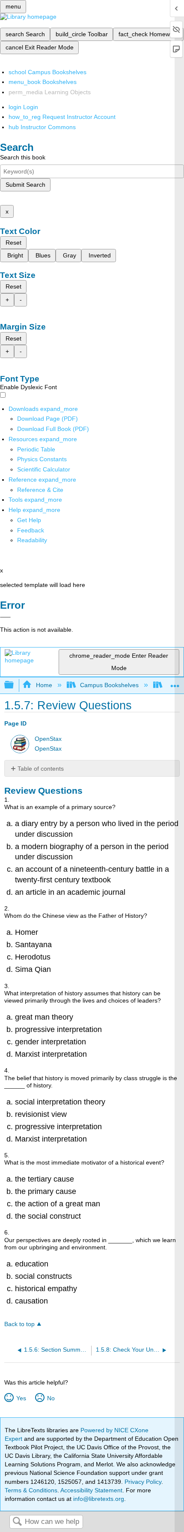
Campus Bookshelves (109, 685)
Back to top (19, 1324)
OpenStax (48, 739)
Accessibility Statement (91, 1490)
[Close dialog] (5, 617)
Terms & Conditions (31, 1490)
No (50, 1398)
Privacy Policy (143, 1481)
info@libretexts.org (97, 1498)
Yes (21, 1398)
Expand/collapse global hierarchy (14, 685)
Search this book (22, 157)
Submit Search (25, 184)
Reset (13, 242)
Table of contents (41, 768)
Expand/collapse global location (175, 682)
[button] (30, 530)
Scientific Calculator (43, 469)
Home (43, 685)
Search (17, 1522)
